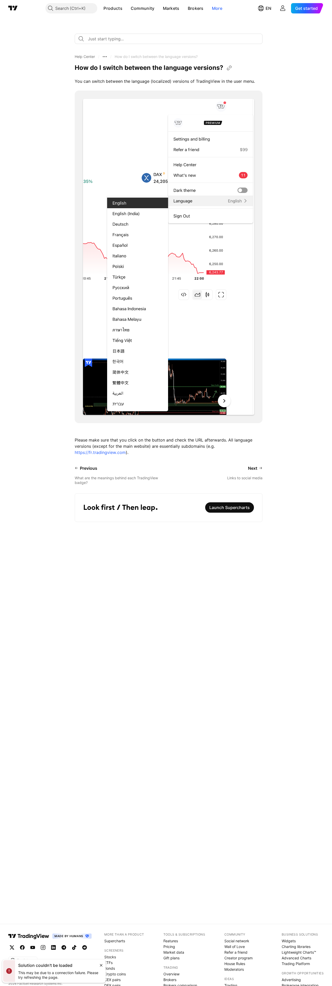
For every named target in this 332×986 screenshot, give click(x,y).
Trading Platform (296, 963)
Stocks (110, 957)
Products (112, 8)
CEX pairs (112, 979)
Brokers (196, 8)
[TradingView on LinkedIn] (53, 947)
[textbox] (170, 38)
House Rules (234, 963)
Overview (171, 974)
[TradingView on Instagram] (43, 947)
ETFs (108, 962)
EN (268, 8)
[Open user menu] (283, 8)
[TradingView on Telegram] (63, 947)
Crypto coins (115, 974)
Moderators (234, 969)
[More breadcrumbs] (104, 56)
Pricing (169, 946)
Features (170, 941)
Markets (171, 8)
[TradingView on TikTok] (74, 947)
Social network (236, 941)
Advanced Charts (296, 958)
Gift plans (171, 958)
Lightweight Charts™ (299, 952)
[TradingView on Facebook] (22, 947)
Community (143, 8)
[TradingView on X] (12, 947)
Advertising (291, 979)
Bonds (109, 968)
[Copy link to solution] (229, 68)
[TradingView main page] (13, 8)
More (217, 8)
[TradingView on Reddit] (84, 947)
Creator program (238, 958)
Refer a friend (235, 952)
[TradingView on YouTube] (32, 947)
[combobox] (168, 39)
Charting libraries (296, 946)
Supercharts (114, 941)
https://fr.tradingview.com (100, 452)
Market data (173, 952)
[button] (126, 8)
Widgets (289, 941)
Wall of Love (234, 946)
